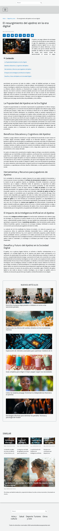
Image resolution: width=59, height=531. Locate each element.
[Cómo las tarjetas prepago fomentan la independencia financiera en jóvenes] (29, 383)
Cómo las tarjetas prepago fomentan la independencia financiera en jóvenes (29, 394)
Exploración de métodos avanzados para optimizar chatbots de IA (29, 351)
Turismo (37, 516)
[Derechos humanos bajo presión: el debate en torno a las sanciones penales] (29, 296)
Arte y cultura (14, 517)
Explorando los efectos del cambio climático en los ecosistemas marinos (28, 329)
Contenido (10, 58)
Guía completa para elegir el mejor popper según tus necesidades (29, 372)
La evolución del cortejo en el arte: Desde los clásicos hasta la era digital (29, 484)
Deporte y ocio (11, 19)
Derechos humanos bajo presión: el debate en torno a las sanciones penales (26, 306)
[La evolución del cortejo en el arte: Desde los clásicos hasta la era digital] (29, 472)
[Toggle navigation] (5, 10)
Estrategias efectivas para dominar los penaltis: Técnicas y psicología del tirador (26, 416)
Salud (21, 516)
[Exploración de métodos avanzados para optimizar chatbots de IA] (29, 341)
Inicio (4, 19)
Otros (45, 516)
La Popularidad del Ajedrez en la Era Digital (15, 62)
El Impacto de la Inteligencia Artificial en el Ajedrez (17, 73)
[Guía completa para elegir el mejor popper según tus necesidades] (29, 362)
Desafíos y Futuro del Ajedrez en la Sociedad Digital (17, 76)
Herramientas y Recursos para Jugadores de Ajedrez (17, 69)
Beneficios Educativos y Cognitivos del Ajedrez (16, 66)
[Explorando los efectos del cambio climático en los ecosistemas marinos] (29, 318)
